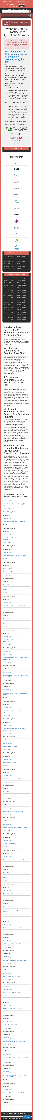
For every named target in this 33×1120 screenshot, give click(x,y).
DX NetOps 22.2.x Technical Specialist (12, 1008)
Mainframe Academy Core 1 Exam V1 (12, 976)
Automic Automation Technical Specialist (13, 811)
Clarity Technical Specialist (9, 762)
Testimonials (6, 1115)
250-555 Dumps (21, 290)
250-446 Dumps (21, 285)
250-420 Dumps (21, 278)
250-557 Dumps (21, 292)
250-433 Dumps (21, 280)
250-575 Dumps (8, 312)
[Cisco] (16, 162)
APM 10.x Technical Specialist (10, 843)
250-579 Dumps (8, 317)
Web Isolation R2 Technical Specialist (12, 893)
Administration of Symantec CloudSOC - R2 (14, 605)
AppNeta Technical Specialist (10, 1025)
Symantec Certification (21, 21)
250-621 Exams (8, 261)
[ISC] (16, 175)
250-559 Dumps (8, 295)
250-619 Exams (8, 259)
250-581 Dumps (21, 317)
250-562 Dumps (8, 297)
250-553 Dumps (8, 292)
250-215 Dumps (8, 278)
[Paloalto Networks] (16, 194)
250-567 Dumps (21, 302)
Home (5, 21)
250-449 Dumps (8, 287)
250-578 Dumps (21, 314)
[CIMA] (16, 221)
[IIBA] (16, 168)
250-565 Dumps (21, 300)
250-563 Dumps (21, 297)
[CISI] (16, 227)
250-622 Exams (20, 261)
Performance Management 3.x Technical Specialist (15, 859)
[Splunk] (16, 214)
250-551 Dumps (21, 287)
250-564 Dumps (8, 300)
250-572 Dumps (21, 307)
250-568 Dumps (8, 305)
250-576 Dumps (21, 312)
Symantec (11, 21)
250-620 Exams (20, 259)
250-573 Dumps (8, 309)
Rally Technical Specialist (9, 795)
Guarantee (22, 1113)
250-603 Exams (20, 266)
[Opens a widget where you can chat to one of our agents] (27, 1117)
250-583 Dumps (21, 319)
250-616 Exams (8, 256)
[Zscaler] (16, 247)
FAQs (18, 1115)
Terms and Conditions (16, 140)
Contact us (13, 1115)
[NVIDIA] (16, 240)
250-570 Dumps (21, 305)
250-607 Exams (20, 268)
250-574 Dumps (21, 309)
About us (16, 1113)
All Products (10, 1113)
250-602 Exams (8, 266)
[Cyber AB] (16, 234)
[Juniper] (16, 188)
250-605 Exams (8, 268)
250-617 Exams (20, 256)
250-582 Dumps (8, 319)
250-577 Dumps (8, 314)
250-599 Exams (20, 264)
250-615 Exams (8, 264)
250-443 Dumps (8, 285)
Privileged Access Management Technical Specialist (15, 927)
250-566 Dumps (8, 302)
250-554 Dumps (8, 290)
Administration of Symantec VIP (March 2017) (14, 521)
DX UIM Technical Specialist (10, 746)
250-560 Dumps (21, 295)
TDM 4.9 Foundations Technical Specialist (13, 778)
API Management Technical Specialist (12, 944)
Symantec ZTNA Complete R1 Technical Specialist (15, 1093)
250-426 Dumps (8, 280)
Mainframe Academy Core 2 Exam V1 (12, 992)
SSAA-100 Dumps (9, 283)
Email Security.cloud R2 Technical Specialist (14, 1041)
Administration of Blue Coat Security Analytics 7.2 (15, 555)
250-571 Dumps (8, 307)
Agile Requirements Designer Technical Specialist (15, 827)
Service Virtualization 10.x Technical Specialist (14, 960)
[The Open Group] (16, 201)
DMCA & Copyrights (8, 1116)
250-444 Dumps (21, 283)
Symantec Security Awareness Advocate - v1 (14, 571)
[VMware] (16, 208)
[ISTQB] (16, 181)
